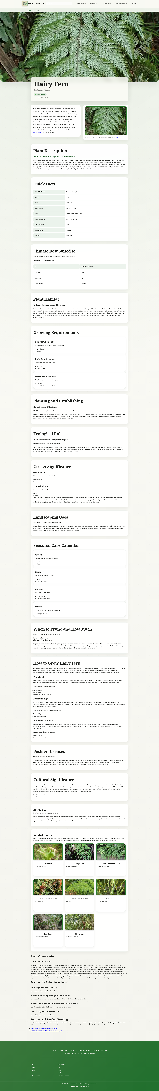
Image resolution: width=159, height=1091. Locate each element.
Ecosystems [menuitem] (107, 3)
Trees (59, 1067)
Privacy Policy (36, 1075)
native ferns (37, 132)
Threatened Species (63, 1075)
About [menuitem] (134, 3)
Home (29, 10)
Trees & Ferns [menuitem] (81, 3)
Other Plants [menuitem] (94, 3)
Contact (34, 1073)
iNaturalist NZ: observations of (46, 1031)
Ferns (59, 1070)
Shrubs (60, 1073)
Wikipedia (115, 137)
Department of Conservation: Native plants (44, 1028)
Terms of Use (74, 1086)
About (33, 1070)
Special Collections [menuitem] (121, 3)
